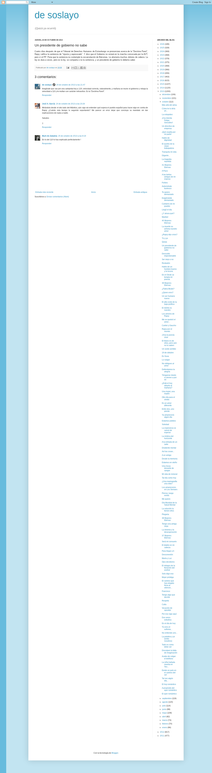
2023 (162, 55)
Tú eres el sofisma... (167, 628)
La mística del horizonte (168, 437)
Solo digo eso (168, 574)
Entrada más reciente (44, 192)
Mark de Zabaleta (49, 136)
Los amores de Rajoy (168, 315)
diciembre (166, 94)
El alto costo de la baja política (169, 303)
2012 (162, 732)
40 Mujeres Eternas (166, 222)
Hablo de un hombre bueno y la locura (169, 269)
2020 (162, 66)
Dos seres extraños (166, 618)
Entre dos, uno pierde (168, 410)
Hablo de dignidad (167, 139)
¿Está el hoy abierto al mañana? (167, 385)
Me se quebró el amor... (169, 320)
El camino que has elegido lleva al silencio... (168, 584)
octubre (165, 102)
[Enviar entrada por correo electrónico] (68, 68)
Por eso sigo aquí (169, 614)
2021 (162, 62)
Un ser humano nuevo (168, 297)
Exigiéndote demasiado (168, 199)
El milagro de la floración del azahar (168, 568)
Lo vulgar (166, 360)
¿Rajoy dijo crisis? (169, 234)
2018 (162, 73)
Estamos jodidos (169, 421)
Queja (164, 242)
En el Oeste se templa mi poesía (168, 277)
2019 (162, 70)
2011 (162, 736)
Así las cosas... (168, 451)
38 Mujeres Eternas (166, 519)
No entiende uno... (169, 633)
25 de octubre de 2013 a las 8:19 (72, 136)
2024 (162, 51)
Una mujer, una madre (168, 392)
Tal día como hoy (169, 478)
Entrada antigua (140, 192)
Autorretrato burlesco (167, 187)
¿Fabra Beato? (168, 289)
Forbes (165, 183)
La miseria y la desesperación (169, 531)
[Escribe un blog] (75, 67)
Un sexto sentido (169, 349)
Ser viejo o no (168, 259)
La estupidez (167, 114)
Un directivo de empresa (168, 127)
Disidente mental (169, 448)
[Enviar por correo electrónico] (72, 67)
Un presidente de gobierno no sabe (169, 248)
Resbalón (166, 263)
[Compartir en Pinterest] (84, 67)
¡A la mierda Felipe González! (167, 120)
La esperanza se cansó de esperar (169, 430)
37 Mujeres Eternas (166, 537)
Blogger (115, 753)
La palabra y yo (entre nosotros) (168, 639)
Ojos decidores (168, 562)
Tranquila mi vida (169, 152)
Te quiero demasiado (168, 193)
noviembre (167, 98)
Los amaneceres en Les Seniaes (169, 488)
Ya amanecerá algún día (168, 416)
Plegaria (165, 514)
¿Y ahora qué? (168, 213)
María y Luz (167, 558)
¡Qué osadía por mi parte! (169, 133)
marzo (165, 720)
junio (164, 709)
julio (164, 706)
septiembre (167, 698)
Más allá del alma (169, 105)
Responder (47, 95)
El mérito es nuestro (167, 309)
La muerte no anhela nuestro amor (169, 228)
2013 (162, 91)
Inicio (93, 192)
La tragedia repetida (166, 160)
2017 (162, 77)
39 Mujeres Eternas (166, 284)
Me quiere (166, 499)
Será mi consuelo (169, 541)
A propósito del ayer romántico (169, 689)
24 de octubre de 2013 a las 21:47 (70, 85)
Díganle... (166, 155)
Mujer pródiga (168, 577)
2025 (162, 48)
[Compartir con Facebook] (81, 67)
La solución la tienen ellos (168, 510)
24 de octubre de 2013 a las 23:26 (70, 104)
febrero (165, 724)
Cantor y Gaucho (169, 325)
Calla (164, 604)
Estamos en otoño (169, 462)
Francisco (166, 591)
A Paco (165, 171)
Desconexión (167, 554)
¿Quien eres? (167, 292)
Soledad (165, 424)
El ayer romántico (169, 694)
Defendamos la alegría (168, 370)
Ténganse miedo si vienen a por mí (169, 377)
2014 (162, 88)
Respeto (165, 601)
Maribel (165, 217)
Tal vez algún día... (167, 679)
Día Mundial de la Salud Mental (169, 504)
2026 (162, 44)
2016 (162, 80)
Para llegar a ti (168, 551)
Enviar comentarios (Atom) (58, 197)
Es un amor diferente (167, 404)
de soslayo (57, 15)
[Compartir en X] (78, 67)
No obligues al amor (168, 364)
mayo (164, 713)
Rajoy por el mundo (167, 330)
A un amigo (166, 455)
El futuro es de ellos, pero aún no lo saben (169, 343)
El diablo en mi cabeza (168, 546)
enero (165, 727)
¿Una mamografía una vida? (169, 482)
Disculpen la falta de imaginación (169, 651)
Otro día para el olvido (168, 398)
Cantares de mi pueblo (168, 205)
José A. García (48, 104)
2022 (162, 58)
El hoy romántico (169, 684)
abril (164, 717)
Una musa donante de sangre (168, 468)
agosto (165, 702)
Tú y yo (165, 238)
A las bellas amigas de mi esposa (169, 177)
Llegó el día (167, 210)
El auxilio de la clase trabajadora (168, 146)
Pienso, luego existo (168, 494)
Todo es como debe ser (168, 646)
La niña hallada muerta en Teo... (168, 664)
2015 (162, 84)
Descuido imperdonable (169, 255)
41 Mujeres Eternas (166, 166)
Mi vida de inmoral (169, 474)
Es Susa (165, 356)
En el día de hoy (169, 623)
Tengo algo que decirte (168, 596)
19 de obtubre (168, 353)
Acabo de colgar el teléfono (169, 657)
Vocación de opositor (167, 609)
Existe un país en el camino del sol (169, 672)
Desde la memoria (169, 459)
